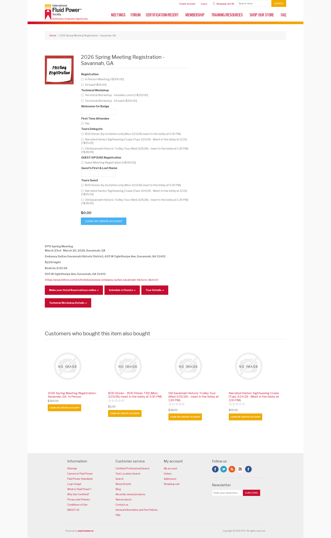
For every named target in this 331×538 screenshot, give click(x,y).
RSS (232, 469)
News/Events (123, 483)
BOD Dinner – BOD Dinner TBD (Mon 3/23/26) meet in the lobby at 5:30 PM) (135, 394)
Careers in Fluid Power (80, 473)
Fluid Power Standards (80, 478)
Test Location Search (128, 473)
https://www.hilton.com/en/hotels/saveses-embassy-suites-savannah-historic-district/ (101, 280)
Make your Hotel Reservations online (72, 290)
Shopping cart (172, 483)
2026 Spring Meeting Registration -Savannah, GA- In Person (72, 394)
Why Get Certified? (78, 494)
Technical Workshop (95, 90)
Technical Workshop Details (66, 302)
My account (170, 468)
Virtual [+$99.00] (96, 84)
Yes (87, 123)
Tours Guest (89, 180)
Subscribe (251, 493)
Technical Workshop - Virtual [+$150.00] (111, 100)
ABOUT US (73, 509)
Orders (168, 473)
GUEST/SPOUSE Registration (101, 157)
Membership (194, 14)
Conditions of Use (77, 504)
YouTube (240, 469)
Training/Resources (227, 14)
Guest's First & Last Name (99, 168)
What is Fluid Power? (79, 489)
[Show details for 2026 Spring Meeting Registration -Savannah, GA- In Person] (75, 366)
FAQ (283, 14)
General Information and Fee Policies (137, 509)
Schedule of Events (121, 290)
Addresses (170, 478)
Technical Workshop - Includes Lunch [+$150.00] (116, 95)
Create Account (187, 3)
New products (124, 499)
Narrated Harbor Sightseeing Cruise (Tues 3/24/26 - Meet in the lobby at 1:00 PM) (254, 396)
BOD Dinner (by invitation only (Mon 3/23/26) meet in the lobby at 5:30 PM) (133, 134)
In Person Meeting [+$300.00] (104, 79)
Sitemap (72, 468)
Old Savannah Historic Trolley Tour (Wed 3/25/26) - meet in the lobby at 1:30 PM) (193, 396)
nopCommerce (85, 531)
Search (278, 3)
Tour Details (153, 290)
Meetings (118, 14)
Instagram (248, 469)
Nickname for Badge (95, 106)
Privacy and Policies (78, 499)
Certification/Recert (162, 14)
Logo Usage (74, 483)
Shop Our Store (262, 14)
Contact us (122, 504)
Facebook (215, 469)
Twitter (223, 469)
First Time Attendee (95, 118)
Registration (90, 74)
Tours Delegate (92, 129)
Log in (204, 3)
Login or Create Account (103, 221)
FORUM (136, 14)
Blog (118, 489)
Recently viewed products (130, 494)
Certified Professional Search (132, 468)
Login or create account (64, 408)
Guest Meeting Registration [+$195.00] (110, 162)
